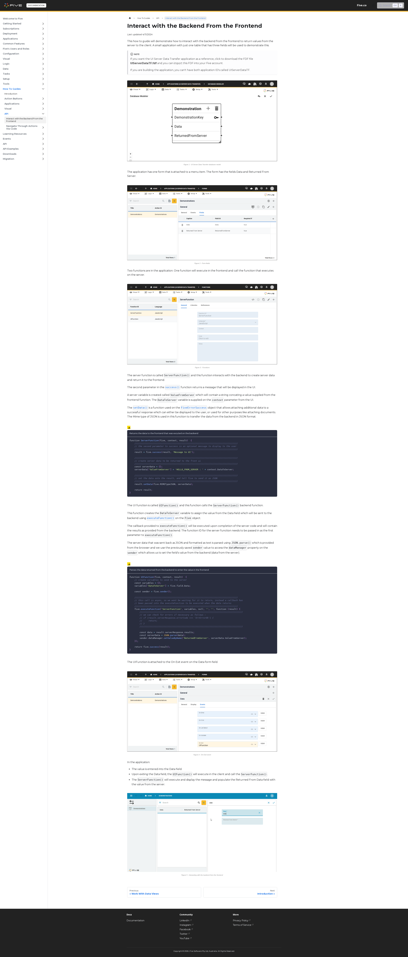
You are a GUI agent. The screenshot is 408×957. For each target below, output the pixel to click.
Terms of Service (242, 925)
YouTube (184, 938)
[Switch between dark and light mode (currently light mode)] (373, 5)
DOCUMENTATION (36, 5)
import (178, 63)
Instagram (185, 925)
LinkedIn (184, 920)
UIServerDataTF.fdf (143, 63)
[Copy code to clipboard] (273, 440)
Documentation (135, 920)
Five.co (362, 5)
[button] (23, 24)
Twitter (183, 933)
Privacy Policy (240, 920)
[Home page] (129, 18)
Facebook (185, 929)
